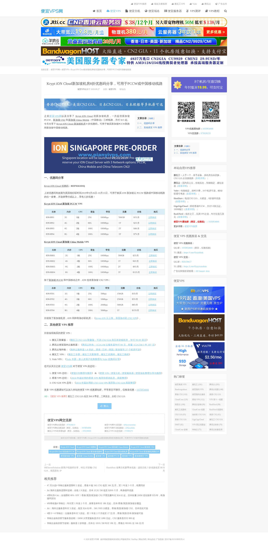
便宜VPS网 (52, 11)
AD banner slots (202, 271)
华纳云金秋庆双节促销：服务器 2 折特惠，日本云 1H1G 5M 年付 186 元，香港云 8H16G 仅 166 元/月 (95, 523)
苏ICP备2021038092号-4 (174, 539)
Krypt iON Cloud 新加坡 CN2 (142, 447)
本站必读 (151, 539)
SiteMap (134, 539)
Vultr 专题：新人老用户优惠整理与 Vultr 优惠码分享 (93, 359)
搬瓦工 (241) (197, 384)
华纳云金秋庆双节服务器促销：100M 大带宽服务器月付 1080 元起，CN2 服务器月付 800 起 (91, 518)
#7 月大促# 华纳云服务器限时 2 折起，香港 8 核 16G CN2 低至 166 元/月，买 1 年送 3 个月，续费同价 (96, 485)
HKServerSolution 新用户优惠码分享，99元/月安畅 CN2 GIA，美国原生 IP (70, 469)
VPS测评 (195, 11)
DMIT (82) (179, 425)
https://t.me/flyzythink (193, 252)
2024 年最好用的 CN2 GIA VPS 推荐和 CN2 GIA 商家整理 (105, 383)
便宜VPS (115, 11)
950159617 (187, 262)
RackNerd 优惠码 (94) (216, 410)
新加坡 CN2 (59, 120)
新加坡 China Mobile (78, 120)
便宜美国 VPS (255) (180, 385)
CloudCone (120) (181, 399)
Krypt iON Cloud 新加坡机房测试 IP (144, 452)
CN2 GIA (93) (180, 414)
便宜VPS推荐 (140, 4)
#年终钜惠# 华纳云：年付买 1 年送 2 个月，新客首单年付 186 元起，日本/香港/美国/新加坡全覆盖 (94, 503)
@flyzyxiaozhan (130, 425)
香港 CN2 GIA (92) (181, 420)
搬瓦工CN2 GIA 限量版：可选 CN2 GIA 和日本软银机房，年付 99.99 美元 (108, 340)
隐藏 (151, 118)
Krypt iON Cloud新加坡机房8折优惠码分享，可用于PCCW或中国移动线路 (105, 84)
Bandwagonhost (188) (181, 390)
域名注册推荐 (160, 4)
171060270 (128, 431)
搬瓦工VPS (179, 4)
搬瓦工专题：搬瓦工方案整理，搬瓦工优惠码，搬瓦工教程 (98, 354)
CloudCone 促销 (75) (181, 430)
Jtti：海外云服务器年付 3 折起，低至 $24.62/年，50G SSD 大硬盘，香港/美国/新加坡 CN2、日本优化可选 (97, 508)
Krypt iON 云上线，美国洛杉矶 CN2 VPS (116, 318)
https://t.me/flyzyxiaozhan (195, 266)
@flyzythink (130, 428)
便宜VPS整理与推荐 (81, 373)
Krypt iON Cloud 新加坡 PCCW (60, 204)
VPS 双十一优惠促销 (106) (216, 400)
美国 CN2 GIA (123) (215, 395)
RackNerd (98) (214, 404)
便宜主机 (134, 11)
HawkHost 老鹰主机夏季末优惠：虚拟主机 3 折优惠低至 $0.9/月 (135, 469)
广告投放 (160, 539)
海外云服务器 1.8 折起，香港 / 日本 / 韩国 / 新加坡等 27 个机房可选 (105, 349)
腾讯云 (207, 4)
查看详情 (200, 178)
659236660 (87, 431)
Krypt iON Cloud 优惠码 (56, 186)
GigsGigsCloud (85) (198, 420)
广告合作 (222, 4)
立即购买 (152, 217)
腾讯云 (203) (214, 384)
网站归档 (142, 539)
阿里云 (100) (180, 404)
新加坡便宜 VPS (141, 456)
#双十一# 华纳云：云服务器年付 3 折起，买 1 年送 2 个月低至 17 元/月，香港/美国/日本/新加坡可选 (95, 513)
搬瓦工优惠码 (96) (180, 410)
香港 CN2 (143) (181, 394)
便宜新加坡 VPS (67, 456)
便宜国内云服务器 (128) (198, 395)
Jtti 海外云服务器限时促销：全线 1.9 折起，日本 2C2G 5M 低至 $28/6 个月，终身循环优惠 (90, 490)
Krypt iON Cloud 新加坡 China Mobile (64, 242)
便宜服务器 (174, 11)
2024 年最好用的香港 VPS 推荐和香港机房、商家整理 (99, 378)
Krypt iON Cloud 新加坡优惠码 (89, 452)
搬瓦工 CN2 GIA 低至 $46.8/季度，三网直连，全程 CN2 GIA (96, 396)
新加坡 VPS (127, 456)
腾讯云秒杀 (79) (215, 425)
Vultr (194, 4)
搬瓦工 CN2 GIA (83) (216, 420)
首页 (99, 11)
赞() (106, 406)
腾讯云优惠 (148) (216, 389)
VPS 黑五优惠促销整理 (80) (198, 425)
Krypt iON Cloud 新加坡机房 (71, 124)
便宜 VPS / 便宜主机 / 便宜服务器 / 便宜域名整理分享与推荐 (130, 373)
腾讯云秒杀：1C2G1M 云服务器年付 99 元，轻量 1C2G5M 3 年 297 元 (118, 345)
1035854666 (142, 390)
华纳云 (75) (196, 430)
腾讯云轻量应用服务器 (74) (215, 430)
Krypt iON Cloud (84, 116)
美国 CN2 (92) (215, 414)
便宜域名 (154, 11)
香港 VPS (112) (198, 399)
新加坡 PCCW (56, 280)
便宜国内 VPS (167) (198, 390)
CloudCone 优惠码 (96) (198, 410)
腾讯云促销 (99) (198, 404)
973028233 (71, 425)
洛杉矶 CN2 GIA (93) (199, 415)
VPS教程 (214, 11)
